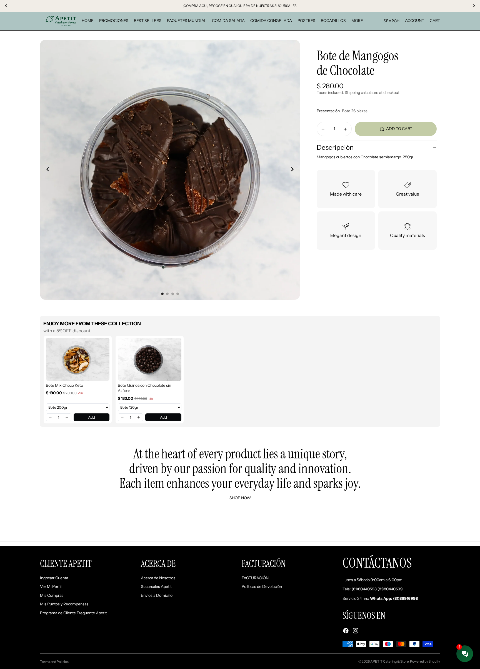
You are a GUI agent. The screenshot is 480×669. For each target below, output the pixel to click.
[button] (50, 417)
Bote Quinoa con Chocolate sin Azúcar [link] (144, 388)
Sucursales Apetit (156, 586)
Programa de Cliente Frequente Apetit (73, 612)
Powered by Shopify (425, 661)
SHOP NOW (240, 497)
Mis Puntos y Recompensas (64, 604)
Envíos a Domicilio (156, 595)
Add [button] (91, 417)
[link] (77, 359)
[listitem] (357, 21)
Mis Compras (51, 595)
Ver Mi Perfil (50, 586)
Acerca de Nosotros (158, 577)
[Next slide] (294, 170)
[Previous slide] (46, 170)
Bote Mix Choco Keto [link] (64, 385)
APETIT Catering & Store (389, 661)
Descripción (335, 147)
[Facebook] (345, 630)
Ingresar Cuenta (54, 577)
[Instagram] (355, 630)
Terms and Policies (54, 662)
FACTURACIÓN (255, 577)
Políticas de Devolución (262, 586)
